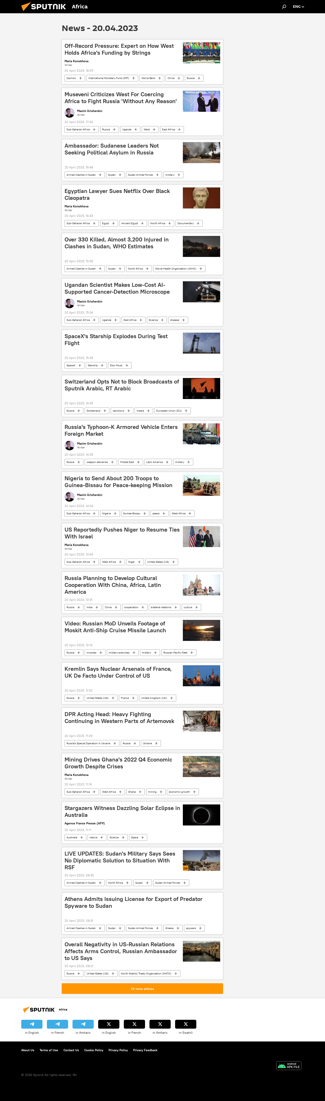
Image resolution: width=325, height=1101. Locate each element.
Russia (191, 78)
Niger (131, 561)
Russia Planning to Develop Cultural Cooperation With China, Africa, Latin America (113, 585)
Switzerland (93, 410)
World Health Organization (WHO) (175, 268)
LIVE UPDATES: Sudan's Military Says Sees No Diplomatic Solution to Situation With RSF (120, 860)
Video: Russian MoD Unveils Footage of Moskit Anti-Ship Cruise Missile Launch (115, 627)
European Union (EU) (169, 410)
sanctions (118, 410)
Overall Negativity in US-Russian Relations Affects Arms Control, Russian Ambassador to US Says (121, 951)
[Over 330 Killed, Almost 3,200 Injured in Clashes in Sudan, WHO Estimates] (201, 246)
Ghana (132, 791)
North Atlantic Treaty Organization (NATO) (146, 973)
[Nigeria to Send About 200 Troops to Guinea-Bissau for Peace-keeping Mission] (201, 485)
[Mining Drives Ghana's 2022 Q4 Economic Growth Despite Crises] (201, 766)
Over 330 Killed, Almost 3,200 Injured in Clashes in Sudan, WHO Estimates (117, 243)
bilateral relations (161, 607)
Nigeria (106, 513)
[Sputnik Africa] (45, 12)
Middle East (127, 462)
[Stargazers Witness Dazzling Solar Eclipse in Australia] (201, 814)
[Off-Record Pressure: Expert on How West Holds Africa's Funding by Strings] (201, 52)
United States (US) (158, 561)
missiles (91, 652)
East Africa (168, 129)
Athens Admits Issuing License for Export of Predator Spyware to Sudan (134, 902)
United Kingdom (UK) (154, 698)
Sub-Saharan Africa (78, 129)
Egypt (105, 223)
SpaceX (71, 365)
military (169, 174)
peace (156, 513)
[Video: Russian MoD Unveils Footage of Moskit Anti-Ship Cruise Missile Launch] (201, 630)
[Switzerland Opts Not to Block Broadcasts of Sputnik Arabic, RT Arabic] (201, 388)
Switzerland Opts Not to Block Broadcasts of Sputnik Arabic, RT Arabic (122, 385)
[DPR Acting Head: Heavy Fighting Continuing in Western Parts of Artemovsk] (201, 721)
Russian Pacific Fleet (175, 652)
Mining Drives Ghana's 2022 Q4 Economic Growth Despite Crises (118, 763)
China (171, 78)
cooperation (131, 607)
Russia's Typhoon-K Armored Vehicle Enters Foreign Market (121, 430)
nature (93, 837)
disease (174, 320)
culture (188, 607)
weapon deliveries (97, 462)
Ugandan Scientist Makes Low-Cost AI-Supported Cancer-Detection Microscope (117, 288)
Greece (169, 928)
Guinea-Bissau (131, 513)
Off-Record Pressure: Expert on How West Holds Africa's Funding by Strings (119, 49)
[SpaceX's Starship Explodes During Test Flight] (201, 343)
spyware (191, 928)
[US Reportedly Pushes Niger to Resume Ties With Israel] (201, 536)
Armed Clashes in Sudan (81, 174)
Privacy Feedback (145, 1050)
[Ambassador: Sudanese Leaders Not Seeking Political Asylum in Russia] (201, 152)
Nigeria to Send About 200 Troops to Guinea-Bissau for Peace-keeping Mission (118, 482)
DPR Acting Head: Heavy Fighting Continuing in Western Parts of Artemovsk (119, 718)
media (140, 410)
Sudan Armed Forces (140, 174)
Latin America (154, 462)
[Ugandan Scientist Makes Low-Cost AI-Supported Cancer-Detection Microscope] (201, 291)
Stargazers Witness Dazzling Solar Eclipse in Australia (122, 811)
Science (153, 320)
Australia (72, 837)
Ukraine (147, 743)
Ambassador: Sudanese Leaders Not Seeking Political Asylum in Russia (112, 149)
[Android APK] (289, 1066)
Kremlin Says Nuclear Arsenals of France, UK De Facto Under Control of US (118, 672)
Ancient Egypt (129, 223)
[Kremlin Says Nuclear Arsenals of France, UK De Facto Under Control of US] (201, 675)
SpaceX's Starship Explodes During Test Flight (116, 340)
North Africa (157, 223)
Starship (93, 365)
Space (134, 837)
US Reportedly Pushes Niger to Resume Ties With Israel (122, 533)
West (147, 129)
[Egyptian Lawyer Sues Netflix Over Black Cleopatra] (201, 197)
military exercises (119, 652)
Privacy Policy (118, 1050)
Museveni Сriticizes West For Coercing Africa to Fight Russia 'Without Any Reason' (121, 98)
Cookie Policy (93, 1050)
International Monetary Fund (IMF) (108, 78)
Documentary (186, 223)
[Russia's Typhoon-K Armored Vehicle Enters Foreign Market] (201, 433)
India (89, 607)
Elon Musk (116, 365)
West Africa (178, 513)
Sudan (112, 174)
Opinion (71, 78)
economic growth (179, 791)
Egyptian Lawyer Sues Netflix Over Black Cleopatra (117, 194)
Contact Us (71, 1050)
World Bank (148, 78)
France (125, 698)
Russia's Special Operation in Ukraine (88, 743)
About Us (27, 1050)
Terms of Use (49, 1050)
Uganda (126, 129)
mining (152, 791)
